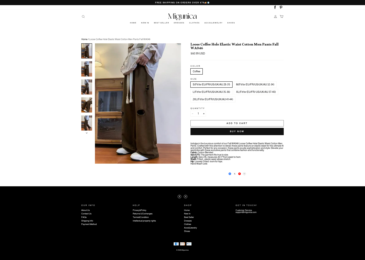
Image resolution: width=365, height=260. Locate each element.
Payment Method (89, 224)
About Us (85, 210)
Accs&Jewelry (213, 23)
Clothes (194, 23)
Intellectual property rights (144, 221)
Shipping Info (87, 221)
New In (145, 23)
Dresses (179, 23)
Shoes (231, 23)
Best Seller (161, 23)
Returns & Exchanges (142, 214)
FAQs (84, 217)
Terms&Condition (141, 217)
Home (133, 23)
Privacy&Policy (139, 210)
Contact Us (86, 214)
